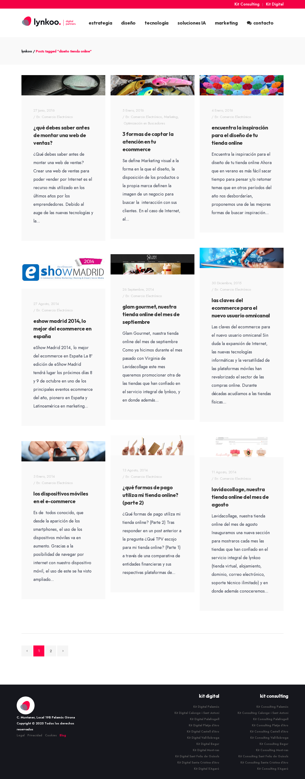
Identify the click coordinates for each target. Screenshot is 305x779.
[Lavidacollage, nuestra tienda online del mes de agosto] (242, 447)
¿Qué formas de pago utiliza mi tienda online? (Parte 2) (150, 495)
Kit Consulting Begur (273, 744)
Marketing (171, 116)
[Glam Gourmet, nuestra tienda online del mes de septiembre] (152, 264)
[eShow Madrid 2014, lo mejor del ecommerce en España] (63, 272)
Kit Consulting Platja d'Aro (270, 725)
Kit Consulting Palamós (272, 707)
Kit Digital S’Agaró (206, 769)
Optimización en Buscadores (144, 123)
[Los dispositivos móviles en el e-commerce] (63, 451)
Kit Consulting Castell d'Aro (269, 731)
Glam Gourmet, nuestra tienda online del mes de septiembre (150, 314)
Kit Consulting (246, 4)
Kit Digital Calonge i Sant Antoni (196, 713)
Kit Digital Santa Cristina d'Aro (198, 762)
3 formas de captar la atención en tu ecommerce (148, 142)
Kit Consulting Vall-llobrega (269, 738)
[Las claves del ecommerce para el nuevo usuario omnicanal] (242, 258)
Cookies (51, 735)
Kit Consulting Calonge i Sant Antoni (263, 713)
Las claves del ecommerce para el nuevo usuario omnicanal (241, 308)
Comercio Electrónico (57, 116)
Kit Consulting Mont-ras (272, 750)
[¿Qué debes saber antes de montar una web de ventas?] (63, 85)
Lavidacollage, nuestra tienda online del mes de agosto (240, 497)
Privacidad (34, 735)
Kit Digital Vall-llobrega (203, 738)
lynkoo (26, 51)
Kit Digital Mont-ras (206, 750)
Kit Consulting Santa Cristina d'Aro (264, 762)
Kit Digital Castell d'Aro (203, 731)
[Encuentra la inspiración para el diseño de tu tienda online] (242, 85)
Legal (21, 735)
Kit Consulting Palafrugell (270, 719)
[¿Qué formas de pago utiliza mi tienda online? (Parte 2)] (152, 445)
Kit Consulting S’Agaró (272, 769)
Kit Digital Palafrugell (204, 719)
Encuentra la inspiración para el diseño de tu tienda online (240, 135)
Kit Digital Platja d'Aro (204, 725)
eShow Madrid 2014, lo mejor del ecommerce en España (62, 329)
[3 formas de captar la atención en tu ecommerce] (152, 85)
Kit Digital (275, 4)
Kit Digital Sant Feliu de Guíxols (197, 756)
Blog (63, 735)
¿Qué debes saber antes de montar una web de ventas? (61, 135)
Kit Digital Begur (207, 744)
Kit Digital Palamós (206, 707)
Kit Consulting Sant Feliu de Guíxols (263, 756)
